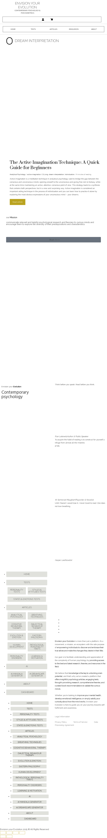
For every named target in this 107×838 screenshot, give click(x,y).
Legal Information (62, 716)
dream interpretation (56, 174)
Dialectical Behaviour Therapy (37, 626)
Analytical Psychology (17, 174)
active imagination (34, 174)
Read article (17, 201)
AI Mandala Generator (16, 675)
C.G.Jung (45, 174)
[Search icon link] (61, 19)
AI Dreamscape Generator (37, 675)
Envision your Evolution (27, 5)
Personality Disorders (16, 657)
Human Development (17, 646)
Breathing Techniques (37, 616)
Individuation (69, 174)
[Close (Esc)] (22, 832)
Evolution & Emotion (16, 636)
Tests (27, 582)
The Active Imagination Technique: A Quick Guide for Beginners (54, 165)
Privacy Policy (61, 722)
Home (27, 574)
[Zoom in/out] (3, 832)
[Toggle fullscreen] (9, 832)
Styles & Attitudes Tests (37, 591)
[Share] (16, 832)
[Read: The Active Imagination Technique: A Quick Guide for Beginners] (47, 104)
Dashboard (27, 692)
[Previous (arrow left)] (3, 836)
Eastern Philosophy (37, 636)
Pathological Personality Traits (37, 647)
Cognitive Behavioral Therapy (16, 626)
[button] (53, 239)
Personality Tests (16, 591)
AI (27, 666)
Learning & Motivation (37, 657)
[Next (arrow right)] (9, 836)
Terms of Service (80, 722)
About (26, 684)
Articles (27, 607)
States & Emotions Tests (26, 599)
